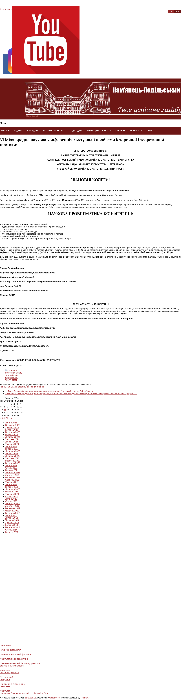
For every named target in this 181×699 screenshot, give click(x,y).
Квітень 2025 (11, 430)
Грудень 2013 (11, 532)
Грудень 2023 (11, 449)
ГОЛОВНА (5, 131)
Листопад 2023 (12, 451)
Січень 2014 (11, 530)
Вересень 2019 (12, 508)
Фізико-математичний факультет (16, 654)
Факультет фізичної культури (14, 659)
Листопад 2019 (12, 503)
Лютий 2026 (11, 423)
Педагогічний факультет (6, 678)
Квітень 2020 (11, 496)
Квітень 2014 (11, 525)
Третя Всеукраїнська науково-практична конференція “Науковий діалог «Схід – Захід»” (49, 391)
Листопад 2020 (12, 489)
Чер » (9, 418)
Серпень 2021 (12, 480)
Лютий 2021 (11, 484)
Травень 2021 (12, 482)
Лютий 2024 (11, 446)
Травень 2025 (12, 427)
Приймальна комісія (15, 640)
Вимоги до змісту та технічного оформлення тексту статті (13, 376)
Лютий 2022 (11, 465)
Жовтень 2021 (12, 475)
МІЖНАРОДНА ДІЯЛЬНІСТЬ (99, 131)
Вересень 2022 (12, 461)
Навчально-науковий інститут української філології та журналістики (20, 664)
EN (177, 11)
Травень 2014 (12, 523)
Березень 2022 (12, 463)
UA (171, 11)
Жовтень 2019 (12, 506)
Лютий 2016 (11, 515)
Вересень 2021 (12, 477)
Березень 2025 (12, 432)
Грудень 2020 (11, 487)
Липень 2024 (11, 442)
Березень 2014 (12, 527)
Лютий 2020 (11, 499)
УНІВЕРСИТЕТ (136, 131)
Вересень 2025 (12, 425)
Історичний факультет (10, 650)
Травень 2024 (12, 444)
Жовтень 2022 (12, 458)
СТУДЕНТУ (17, 131)
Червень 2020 (12, 492)
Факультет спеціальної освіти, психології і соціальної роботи (24, 692)
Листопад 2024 (12, 437)
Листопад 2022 (12, 456)
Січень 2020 (11, 501)
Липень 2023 (11, 454)
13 (5, 410)
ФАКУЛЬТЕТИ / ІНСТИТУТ (54, 131)
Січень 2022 (11, 468)
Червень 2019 (12, 511)
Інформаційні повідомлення (30, 387)
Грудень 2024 (11, 434)
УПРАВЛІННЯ (119, 131)
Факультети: (6, 645)
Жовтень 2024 (12, 439)
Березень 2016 (12, 513)
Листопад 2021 (12, 473)
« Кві (2, 418)
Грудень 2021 (11, 470)
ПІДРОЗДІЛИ (76, 131)
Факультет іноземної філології (9, 671)
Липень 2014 (11, 518)
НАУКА (151, 131)
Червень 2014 (12, 520)
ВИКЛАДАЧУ (32, 131)
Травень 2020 (12, 494)
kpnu (2, 387)
